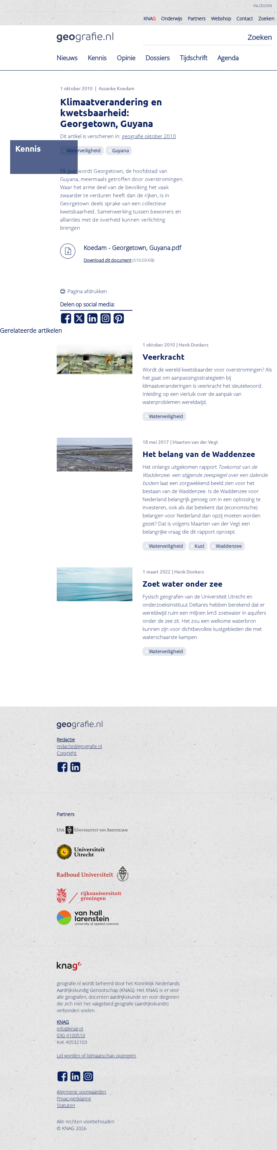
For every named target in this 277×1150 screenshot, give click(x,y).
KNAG (63, 1022)
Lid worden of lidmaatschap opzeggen (96, 1055)
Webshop (221, 18)
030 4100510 (71, 1035)
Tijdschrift (193, 57)
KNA (150, 18)
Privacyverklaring (74, 1098)
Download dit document (107, 260)
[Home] (85, 37)
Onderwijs (171, 18)
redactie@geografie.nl (79, 746)
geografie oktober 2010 (149, 136)
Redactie (66, 739)
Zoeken (266, 18)
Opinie (126, 57)
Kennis (97, 57)
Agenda (228, 57)
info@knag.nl (70, 1028)
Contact (244, 18)
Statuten (66, 1105)
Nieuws (67, 57)
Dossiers (158, 57)
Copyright (67, 753)
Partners (197, 18)
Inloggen (262, 5)
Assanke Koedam (116, 88)
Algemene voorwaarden (81, 1092)
